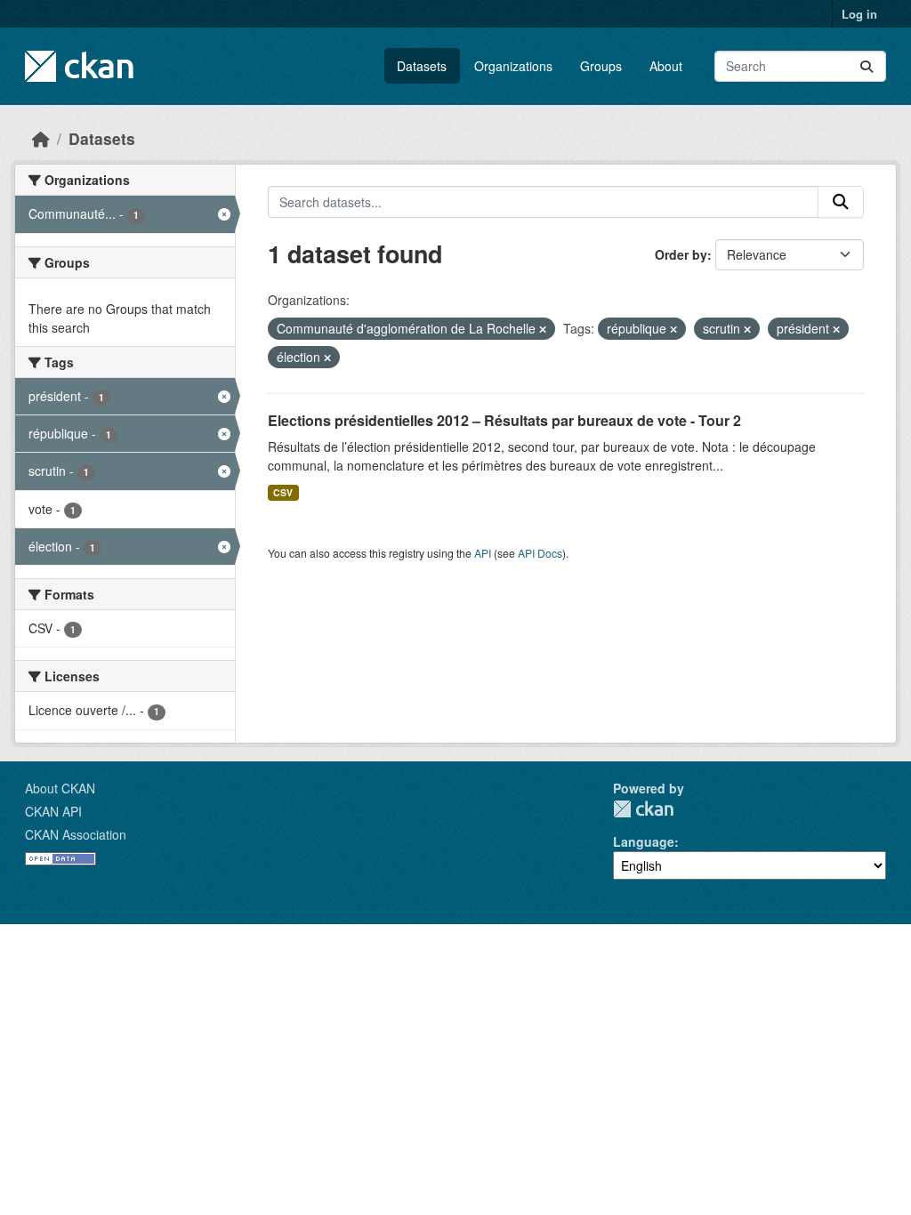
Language (643, 841)
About (665, 66)
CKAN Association (75, 834)
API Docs (540, 552)
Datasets (422, 66)
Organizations (513, 66)
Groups (601, 66)
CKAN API (53, 811)
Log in (859, 13)
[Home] (41, 138)
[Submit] (866, 66)
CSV (283, 492)
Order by (681, 254)
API (482, 552)
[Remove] (542, 329)
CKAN (643, 809)
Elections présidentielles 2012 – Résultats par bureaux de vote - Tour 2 (504, 420)
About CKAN (60, 788)
